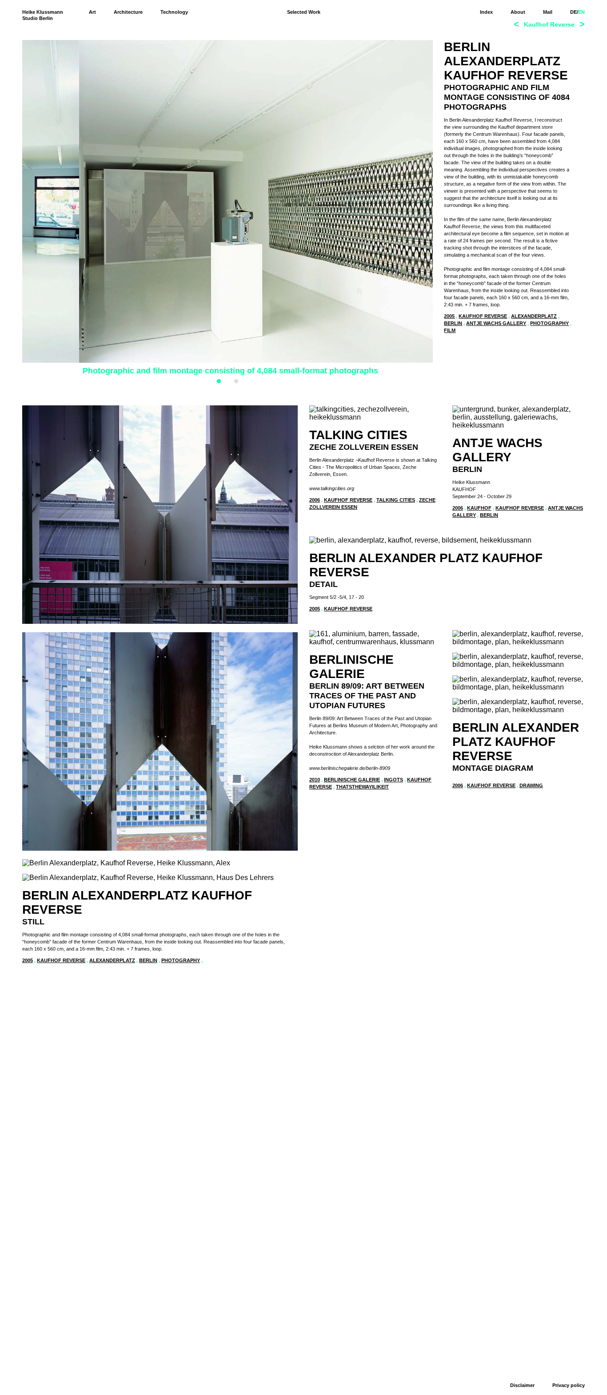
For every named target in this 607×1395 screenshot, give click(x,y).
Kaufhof (479, 508)
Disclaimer (522, 1385)
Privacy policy (568, 1385)
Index (486, 12)
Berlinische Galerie (352, 779)
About (518, 12)
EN (581, 12)
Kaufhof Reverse (483, 316)
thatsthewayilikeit (362, 786)
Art (92, 12)
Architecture (128, 12)
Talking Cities (395, 500)
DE (573, 12)
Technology (174, 12)
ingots (393, 779)
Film (449, 330)
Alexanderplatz (534, 316)
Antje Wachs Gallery (496, 323)
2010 (314, 779)
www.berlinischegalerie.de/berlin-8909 (349, 768)
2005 (449, 316)
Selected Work (303, 12)
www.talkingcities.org (331, 488)
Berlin (453, 323)
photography (549, 323)
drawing (531, 785)
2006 (314, 500)
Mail (547, 12)
